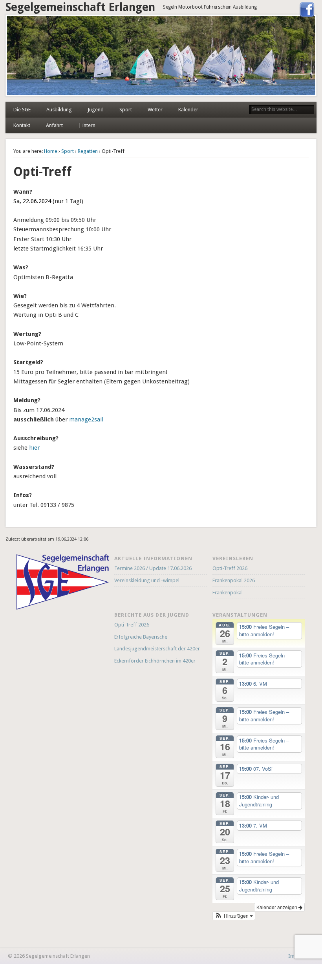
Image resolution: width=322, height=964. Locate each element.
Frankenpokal (227, 592)
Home (50, 151)
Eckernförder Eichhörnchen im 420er (155, 661)
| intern (87, 125)
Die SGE (22, 110)
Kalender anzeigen (277, 907)
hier (34, 447)
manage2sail (86, 419)
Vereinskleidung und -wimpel (146, 580)
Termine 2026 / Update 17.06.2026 (153, 568)
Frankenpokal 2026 (233, 580)
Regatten (88, 151)
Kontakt (21, 125)
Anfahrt (54, 125)
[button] (234, 916)
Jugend (96, 110)
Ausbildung (59, 110)
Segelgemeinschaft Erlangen (80, 7)
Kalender (188, 110)
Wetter (155, 110)
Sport (125, 110)
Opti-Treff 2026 (229, 568)
